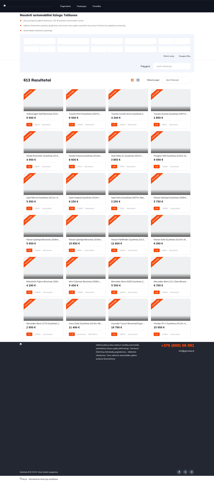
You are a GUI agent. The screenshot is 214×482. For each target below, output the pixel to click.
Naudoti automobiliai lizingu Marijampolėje (72, 402)
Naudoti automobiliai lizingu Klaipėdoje (70, 388)
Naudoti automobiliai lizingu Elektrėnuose (72, 371)
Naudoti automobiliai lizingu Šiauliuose (70, 364)
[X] (185, 472)
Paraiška (97, 6)
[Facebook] (179, 472)
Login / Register (61, 360)
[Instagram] (191, 472)
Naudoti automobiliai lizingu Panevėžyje (71, 406)
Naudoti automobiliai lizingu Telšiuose (70, 419)
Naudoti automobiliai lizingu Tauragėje (70, 416)
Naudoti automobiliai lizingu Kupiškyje (70, 395)
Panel (56, 433)
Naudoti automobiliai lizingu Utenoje (69, 423)
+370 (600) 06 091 (177, 345)
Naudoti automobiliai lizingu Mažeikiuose (71, 399)
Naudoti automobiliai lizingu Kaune (69, 378)
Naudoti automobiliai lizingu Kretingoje (70, 392)
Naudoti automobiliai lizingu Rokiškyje (70, 412)
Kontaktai (58, 354)
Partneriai (58, 444)
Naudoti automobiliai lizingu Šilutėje (69, 367)
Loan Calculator (61, 357)
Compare (58, 350)
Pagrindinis (65, 6)
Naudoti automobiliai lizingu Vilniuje (69, 426)
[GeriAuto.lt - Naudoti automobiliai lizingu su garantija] (27, 6)
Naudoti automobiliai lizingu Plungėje (70, 409)
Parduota (58, 440)
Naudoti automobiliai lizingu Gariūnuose (71, 374)
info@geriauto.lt (186, 351)
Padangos (81, 6)
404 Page (58, 347)
